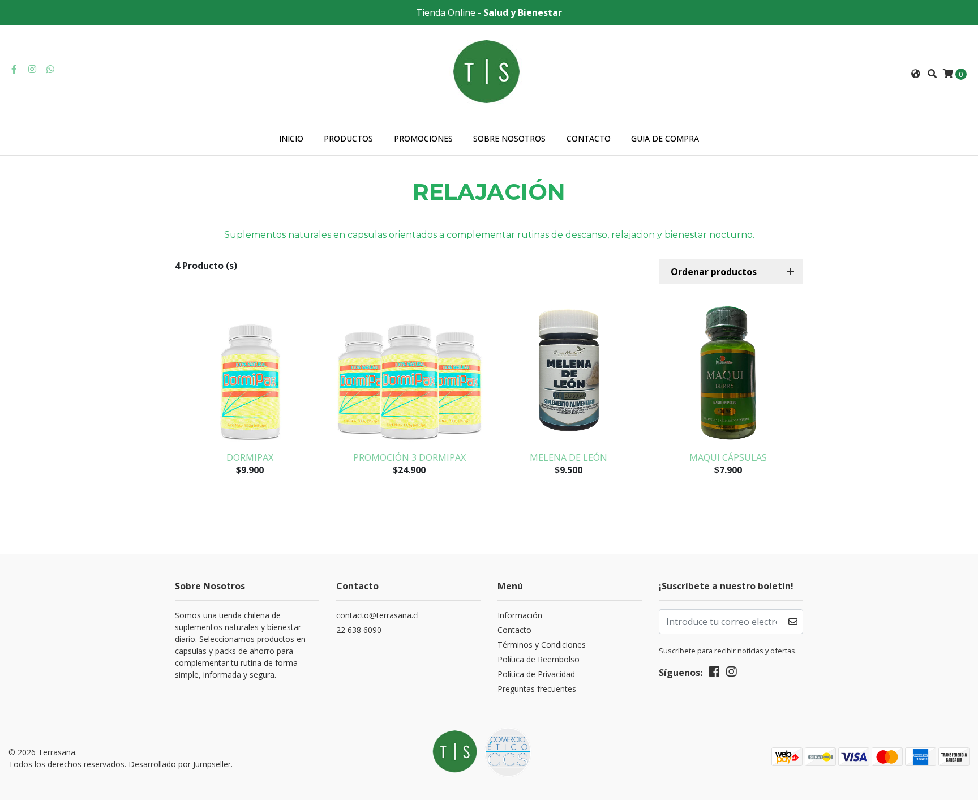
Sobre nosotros (509, 138)
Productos (348, 138)
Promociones (423, 138)
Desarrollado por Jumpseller (179, 764)
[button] (915, 73)
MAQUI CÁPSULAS (728, 457)
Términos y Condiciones (541, 644)
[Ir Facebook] (14, 69)
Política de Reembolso (538, 659)
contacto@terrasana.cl (377, 615)
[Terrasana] (489, 72)
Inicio (291, 138)
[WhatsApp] (50, 69)
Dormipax (249, 457)
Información (519, 615)
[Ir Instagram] (32, 69)
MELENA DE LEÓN (568, 457)
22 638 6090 (358, 629)
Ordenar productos (714, 272)
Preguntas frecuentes (536, 688)
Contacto (589, 138)
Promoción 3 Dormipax (409, 457)
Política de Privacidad (536, 674)
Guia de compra (665, 138)
